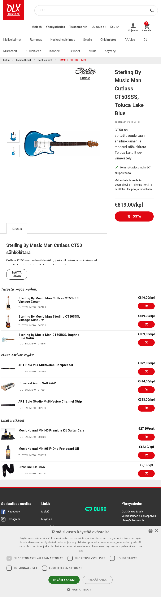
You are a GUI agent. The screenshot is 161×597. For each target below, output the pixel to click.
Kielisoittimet (12, 40)
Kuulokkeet (33, 51)
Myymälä (46, 519)
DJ (145, 40)
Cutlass (85, 78)
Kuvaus (17, 229)
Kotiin (6, 60)
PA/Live (130, 40)
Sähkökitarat (45, 60)
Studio (87, 40)
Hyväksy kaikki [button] (64, 579)
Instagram (14, 519)
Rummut (36, 40)
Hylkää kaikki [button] (98, 579)
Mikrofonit (10, 51)
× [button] (156, 530)
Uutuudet (99, 27)
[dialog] (80, 561)
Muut (92, 51)
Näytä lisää (17, 274)
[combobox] (150, 531)
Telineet (74, 51)
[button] (80, 589)
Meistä (37, 27)
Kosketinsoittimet (62, 40)
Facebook (14, 512)
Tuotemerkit (78, 27)
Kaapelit (55, 51)
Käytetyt (110, 51)
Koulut (114, 27)
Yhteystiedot (56, 27)
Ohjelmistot (108, 40)
